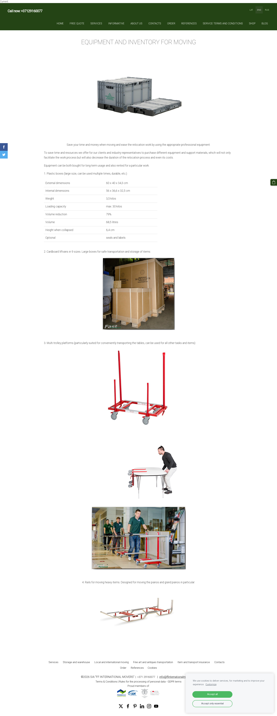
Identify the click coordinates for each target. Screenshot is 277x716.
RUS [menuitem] (267, 10)
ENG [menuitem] (259, 10)
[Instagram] (149, 706)
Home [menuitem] (60, 23)
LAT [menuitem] (251, 10)
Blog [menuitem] (265, 23)
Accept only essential (212, 703)
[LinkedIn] (142, 706)
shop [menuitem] (252, 23)
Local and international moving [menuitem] (111, 662)
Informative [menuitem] (116, 23)
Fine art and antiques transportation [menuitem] (153, 662)
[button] (4, 147)
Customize (211, 684)
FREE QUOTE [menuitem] (77, 23)
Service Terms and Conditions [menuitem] (223, 23)
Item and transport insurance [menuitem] (193, 662)
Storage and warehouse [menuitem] (76, 662)
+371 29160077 (146, 676)
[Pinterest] (135, 706)
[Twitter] (121, 706)
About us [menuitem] (136, 23)
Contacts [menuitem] (154, 23)
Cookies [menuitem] (152, 667)
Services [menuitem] (96, 23)
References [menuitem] (189, 23)
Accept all (212, 694)
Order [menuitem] (171, 23)
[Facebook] (128, 706)
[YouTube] (156, 706)
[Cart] (273, 182)
